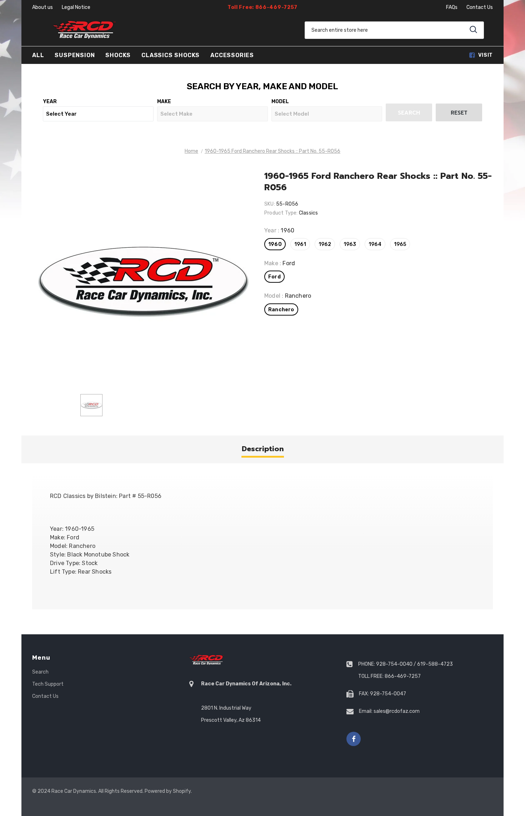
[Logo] (84, 30)
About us (42, 7)
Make (164, 102)
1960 (275, 244)
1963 (350, 244)
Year (50, 102)
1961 (300, 244)
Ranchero (281, 310)
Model (280, 102)
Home (191, 151)
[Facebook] (353, 739)
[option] (143, 280)
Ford (274, 277)
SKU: (269, 204)
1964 (375, 244)
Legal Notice (76, 7)
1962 (325, 244)
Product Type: (281, 213)
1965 (400, 244)
